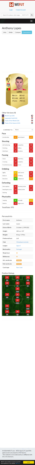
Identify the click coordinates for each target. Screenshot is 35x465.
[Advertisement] (17, 53)
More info (18, 463)
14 (15, 165)
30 (7, 283)
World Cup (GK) (9, 115)
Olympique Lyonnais (22, 242)
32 (31, 159)
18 (31, 145)
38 (15, 159)
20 (15, 151)
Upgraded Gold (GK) (11, 118)
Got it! (28, 462)
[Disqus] (17, 384)
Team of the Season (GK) (12, 123)
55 (31, 179)
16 (31, 151)
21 (31, 173)
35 (31, 203)
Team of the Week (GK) (12, 120)
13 (31, 148)
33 (15, 203)
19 (15, 162)
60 (15, 137)
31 (31, 162)
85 (15, 179)
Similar (11, 32)
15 (31, 165)
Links (4, 32)
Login (11, 10)
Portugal (19, 249)
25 (15, 186)
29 (17, 277)
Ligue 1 (18, 245)
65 (15, 173)
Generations (27, 32)
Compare (18, 32)
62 (15, 176)
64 (31, 137)
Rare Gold (19, 267)
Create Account (21, 10)
